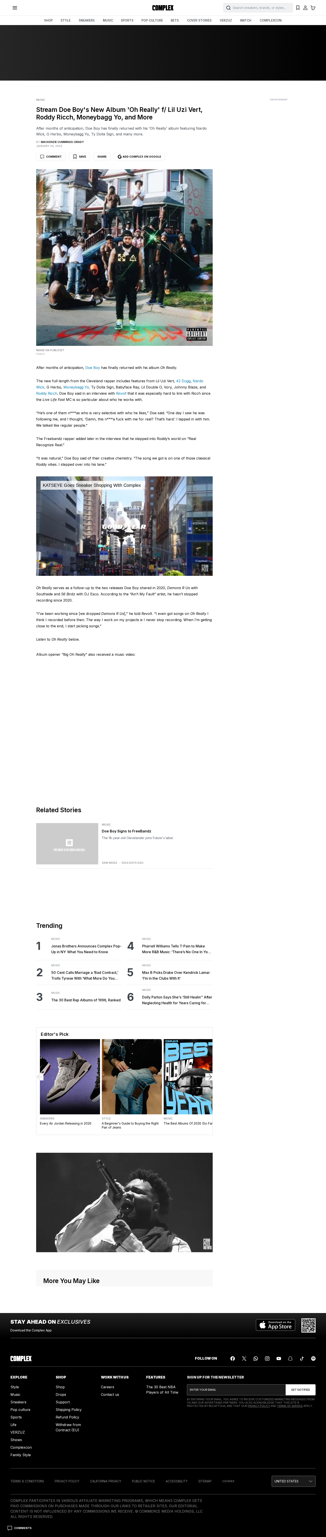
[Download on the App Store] (275, 1325)
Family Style (20, 1455)
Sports (16, 1417)
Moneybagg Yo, (76, 387)
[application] (124, 526)
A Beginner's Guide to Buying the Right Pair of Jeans (130, 1125)
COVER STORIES (199, 20)
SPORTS (127, 20)
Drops (61, 1394)
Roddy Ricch (46, 393)
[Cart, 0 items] (313, 7)
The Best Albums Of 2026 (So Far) (189, 1123)
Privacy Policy (259, 1406)
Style (106, 1118)
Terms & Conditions (27, 1481)
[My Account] (305, 7)
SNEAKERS (87, 20)
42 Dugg (183, 381)
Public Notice (143, 1481)
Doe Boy (93, 367)
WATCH (245, 20)
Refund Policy (67, 1417)
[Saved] (297, 8)
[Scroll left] (39, 1076)
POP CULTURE (152, 20)
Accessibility (177, 1481)
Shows (16, 1440)
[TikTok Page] (302, 1358)
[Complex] (163, 7)
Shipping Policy (69, 1409)
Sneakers (47, 1118)
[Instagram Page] (267, 1358)
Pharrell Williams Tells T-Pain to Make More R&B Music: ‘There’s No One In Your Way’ (176, 949)
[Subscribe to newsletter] (301, 1389)
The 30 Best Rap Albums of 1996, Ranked (86, 1000)
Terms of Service (290, 1406)
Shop (60, 1387)
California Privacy (105, 1481)
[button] (294, 1481)
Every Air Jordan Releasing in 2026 (65, 1123)
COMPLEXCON (271, 20)
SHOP (48, 20)
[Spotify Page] (313, 1358)
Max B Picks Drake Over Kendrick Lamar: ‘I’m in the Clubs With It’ (176, 975)
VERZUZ (226, 20)
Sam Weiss (109, 862)
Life (13, 1424)
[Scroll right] (208, 1076)
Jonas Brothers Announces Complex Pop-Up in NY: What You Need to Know (86, 949)
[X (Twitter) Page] (244, 1358)
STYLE (66, 20)
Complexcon (21, 1447)
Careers (107, 1387)
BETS (175, 20)
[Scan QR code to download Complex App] (308, 1325)
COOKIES (228, 1481)
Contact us (110, 1394)
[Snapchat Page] (290, 1358)
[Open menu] (14, 7)
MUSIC (108, 20)
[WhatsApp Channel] (255, 1358)
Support (63, 1402)
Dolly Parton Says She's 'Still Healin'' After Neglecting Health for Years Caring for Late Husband (177, 1000)
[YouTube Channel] (279, 1358)
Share (102, 156)
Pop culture (20, 1409)
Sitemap (205, 1481)
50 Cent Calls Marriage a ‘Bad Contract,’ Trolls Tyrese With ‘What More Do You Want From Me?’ (84, 975)
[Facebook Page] (232, 1358)
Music (40, 99)
